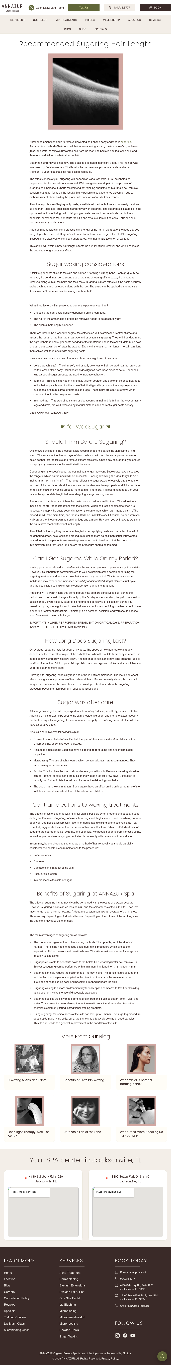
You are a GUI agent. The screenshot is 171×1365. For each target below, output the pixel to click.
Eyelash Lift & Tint (71, 1292)
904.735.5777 (127, 1278)
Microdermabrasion (72, 1317)
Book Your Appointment (133, 1272)
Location (9, 1279)
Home (8, 1272)
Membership (111, 20)
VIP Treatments (66, 20)
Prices (90, 20)
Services (17, 20)
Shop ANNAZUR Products (134, 1305)
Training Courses (15, 1317)
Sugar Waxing (68, 1336)
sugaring (126, 142)
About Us (134, 20)
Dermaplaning (68, 1279)
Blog (67, 29)
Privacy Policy (109, 1358)
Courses (40, 20)
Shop (82, 29)
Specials (101, 29)
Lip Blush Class (14, 1323)
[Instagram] (117, 1335)
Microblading (67, 1311)
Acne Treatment (69, 1272)
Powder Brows (69, 1330)
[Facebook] (125, 1335)
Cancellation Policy (16, 1298)
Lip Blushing (67, 1304)
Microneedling (68, 1323)
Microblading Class (16, 1330)
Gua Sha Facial (69, 1298)
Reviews (155, 20)
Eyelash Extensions (72, 1285)
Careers (9, 1292)
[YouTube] (132, 1335)
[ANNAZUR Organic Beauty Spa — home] (12, 7)
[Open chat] (162, 1356)
